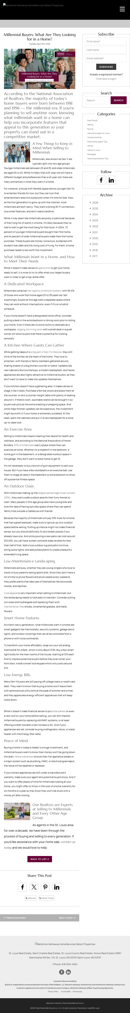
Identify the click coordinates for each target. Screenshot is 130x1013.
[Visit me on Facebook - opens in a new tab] (101, 180)
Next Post (66, 917)
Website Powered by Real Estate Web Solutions (65, 1003)
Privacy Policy (53, 991)
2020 (95, 238)
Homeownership (94, 137)
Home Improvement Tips (97, 158)
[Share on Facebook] (22, 887)
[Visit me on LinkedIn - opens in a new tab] (111, 180)
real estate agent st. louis (98, 133)
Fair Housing (77, 991)
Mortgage (91, 154)
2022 (95, 226)
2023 (95, 220)
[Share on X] (34, 887)
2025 (95, 208)
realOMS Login (94, 1008)
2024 (95, 214)
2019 (95, 244)
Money (90, 145)
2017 (95, 256)
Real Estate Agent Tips (97, 141)
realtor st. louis (93, 150)
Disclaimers (82, 1008)
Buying (90, 129)
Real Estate (92, 120)
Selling (90, 124)
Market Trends (47, 898)
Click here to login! (106, 78)
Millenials (31, 898)
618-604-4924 (70, 964)
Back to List (39, 859)
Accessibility (66, 991)
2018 (95, 250)
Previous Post (16, 917)
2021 (95, 232)
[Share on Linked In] (56, 887)
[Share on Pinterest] (45, 887)
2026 (95, 202)
